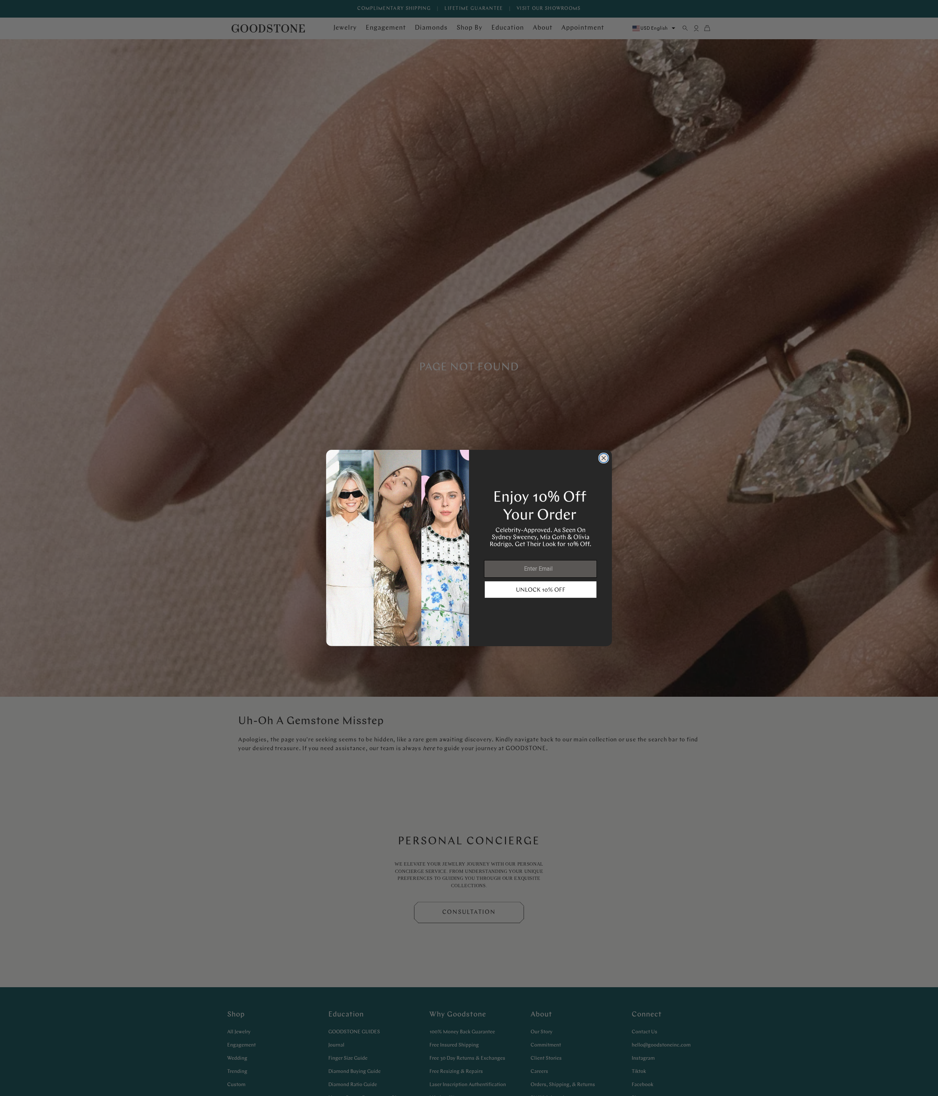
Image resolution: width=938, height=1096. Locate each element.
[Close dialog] (603, 458)
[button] (541, 589)
